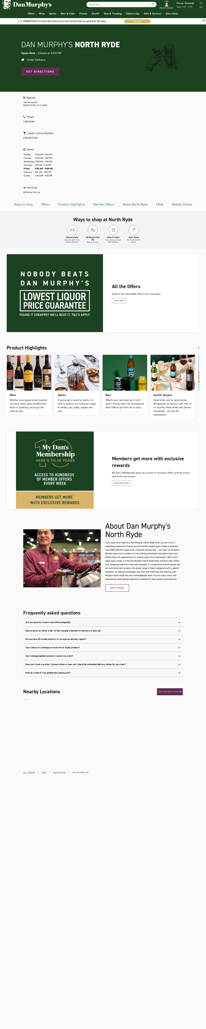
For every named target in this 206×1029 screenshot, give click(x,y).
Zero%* (95, 13)
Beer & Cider (68, 13)
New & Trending (112, 13)
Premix (83, 13)
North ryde (59, 772)
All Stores (29, 772)
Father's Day (132, 13)
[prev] (194, 347)
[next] (198, 347)
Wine (42, 13)
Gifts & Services (152, 13)
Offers (31, 13)
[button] (166, 4)
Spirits (52, 13)
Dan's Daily (172, 13)
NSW (44, 772)
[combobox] (121, 4)
